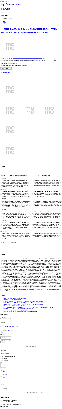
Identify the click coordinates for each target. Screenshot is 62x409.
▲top (1, 332)
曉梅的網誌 (5, 9)
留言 (13, 326)
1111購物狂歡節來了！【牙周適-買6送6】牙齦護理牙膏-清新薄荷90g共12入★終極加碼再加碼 (23, 304)
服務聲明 (42, 392)
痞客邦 (9, 326)
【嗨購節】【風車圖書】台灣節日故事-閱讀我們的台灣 (14, 298)
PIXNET (22, 392)
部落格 (4, 22)
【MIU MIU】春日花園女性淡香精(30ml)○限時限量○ (14, 305)
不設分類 (10, 18)
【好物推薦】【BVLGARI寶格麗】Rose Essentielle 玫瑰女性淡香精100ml (18, 308)
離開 (7, 406)
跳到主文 (2, 12)
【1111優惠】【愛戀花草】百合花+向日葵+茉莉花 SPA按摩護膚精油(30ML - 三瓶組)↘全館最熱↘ (23, 301)
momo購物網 (10, 63)
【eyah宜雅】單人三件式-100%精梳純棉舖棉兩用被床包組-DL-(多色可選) (24, 32)
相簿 (4, 21)
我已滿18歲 (3, 406)
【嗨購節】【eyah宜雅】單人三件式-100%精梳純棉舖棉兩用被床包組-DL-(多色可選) (30, 29)
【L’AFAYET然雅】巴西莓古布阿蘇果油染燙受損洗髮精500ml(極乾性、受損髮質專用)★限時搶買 (24, 302)
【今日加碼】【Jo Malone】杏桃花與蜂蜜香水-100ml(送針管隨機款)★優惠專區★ (20, 311)
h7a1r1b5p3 (2, 320)
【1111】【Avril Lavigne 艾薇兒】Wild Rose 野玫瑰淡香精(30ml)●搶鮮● (17, 310)
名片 (4, 23)
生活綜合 (10, 330)
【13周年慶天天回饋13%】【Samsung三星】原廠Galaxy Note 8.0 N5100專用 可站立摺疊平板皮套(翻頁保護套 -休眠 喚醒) (28, 307)
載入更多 (2, 334)
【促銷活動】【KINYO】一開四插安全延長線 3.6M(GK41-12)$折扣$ (17, 299)
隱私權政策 (38, 392)
